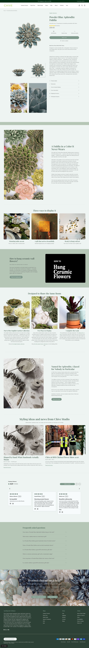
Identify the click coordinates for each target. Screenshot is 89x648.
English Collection (53, 13)
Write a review (67, 484)
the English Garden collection (18, 344)
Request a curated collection (39, 597)
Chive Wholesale (82, 641)
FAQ (63, 613)
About (56, 5)
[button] (52, 25)
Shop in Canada (80, 621)
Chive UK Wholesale (74, 641)
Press (78, 617)
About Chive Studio (81, 613)
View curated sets (52, 597)
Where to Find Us (81, 615)
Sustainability (80, 619)
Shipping (64, 615)
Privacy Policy (6, 643)
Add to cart (64, 37)
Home (5, 10)
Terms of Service (11, 643)
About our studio (56, 399)
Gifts (51, 5)
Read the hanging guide (16, 277)
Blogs (63, 621)
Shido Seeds (40, 5)
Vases (46, 5)
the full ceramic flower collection (41, 344)
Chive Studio (8, 642)
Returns (64, 617)
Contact (64, 619)
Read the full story (7, 467)
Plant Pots (32, 5)
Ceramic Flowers (24, 5)
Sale (67, 5)
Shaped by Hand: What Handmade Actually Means (21, 458)
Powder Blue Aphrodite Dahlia (12, 10)
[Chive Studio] (8, 5)
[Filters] (76, 484)
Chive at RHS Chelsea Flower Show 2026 (62, 457)
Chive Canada (63, 641)
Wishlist (62, 5)
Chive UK (68, 641)
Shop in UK (79, 623)
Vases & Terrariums (47, 619)
